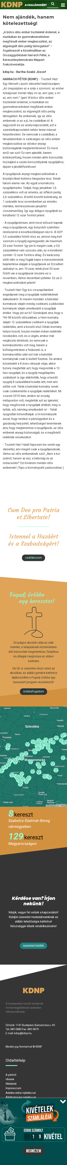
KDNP (33, 990)
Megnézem (33, 1151)
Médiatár (11, 1083)
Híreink (10, 1079)
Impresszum (13, 1088)
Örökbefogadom (33, 691)
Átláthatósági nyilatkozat (21, 1097)
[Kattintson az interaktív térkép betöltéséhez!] (33, 757)
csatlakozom (33, 557)
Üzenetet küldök (33, 945)
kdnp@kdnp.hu (23, 1033)
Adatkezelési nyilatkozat (21, 1092)
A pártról (11, 1074)
